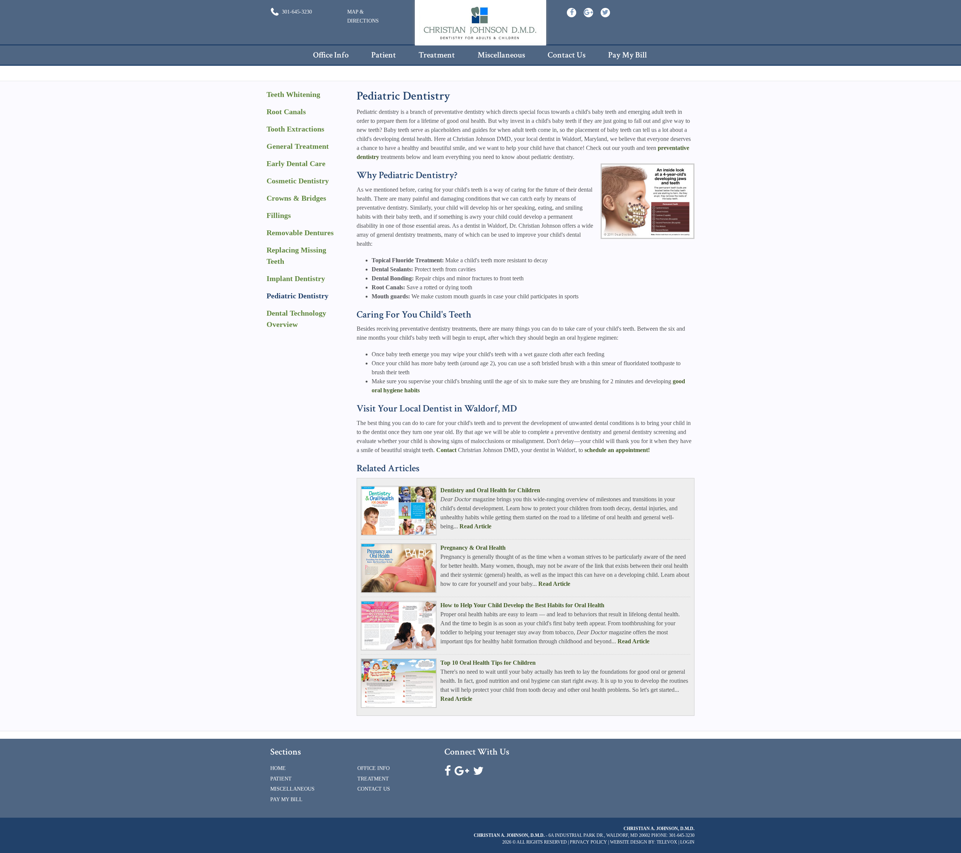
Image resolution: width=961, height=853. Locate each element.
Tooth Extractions (295, 129)
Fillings (279, 215)
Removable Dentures (300, 232)
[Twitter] (605, 12)
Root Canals (286, 111)
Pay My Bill (286, 799)
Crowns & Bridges (296, 198)
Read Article (475, 526)
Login (687, 842)
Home (278, 768)
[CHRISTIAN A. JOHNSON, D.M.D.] (480, 24)
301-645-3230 (296, 12)
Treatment (373, 779)
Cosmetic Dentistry (298, 181)
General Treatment (298, 146)
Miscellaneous (292, 789)
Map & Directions (363, 16)
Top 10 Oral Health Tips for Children (488, 662)
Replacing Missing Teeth (296, 255)
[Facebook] (571, 12)
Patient (281, 779)
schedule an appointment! (617, 450)
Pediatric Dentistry (297, 296)
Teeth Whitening (293, 94)
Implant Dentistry (296, 278)
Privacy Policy (588, 842)
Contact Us (373, 789)
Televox (667, 842)
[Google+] (588, 12)
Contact (446, 450)
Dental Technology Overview (296, 318)
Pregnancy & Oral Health (473, 547)
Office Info (373, 768)
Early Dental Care (296, 163)
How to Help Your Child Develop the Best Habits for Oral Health (522, 605)
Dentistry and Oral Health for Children (490, 490)
